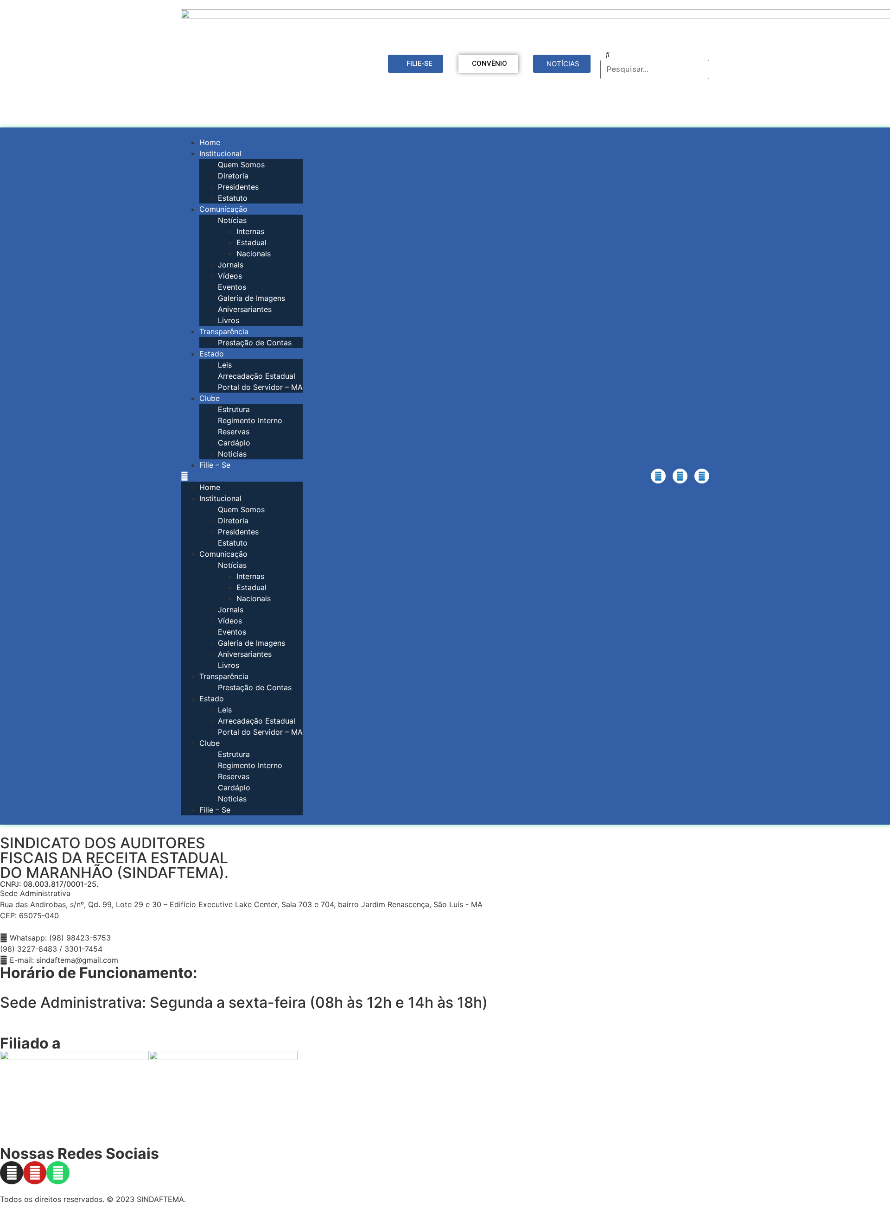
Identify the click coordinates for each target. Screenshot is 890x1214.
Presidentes (238, 186)
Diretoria (233, 175)
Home (209, 142)
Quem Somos (241, 164)
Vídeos (230, 275)
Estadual (251, 242)
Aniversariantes (245, 309)
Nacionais (253, 253)
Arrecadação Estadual (256, 376)
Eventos (232, 287)
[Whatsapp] (701, 476)
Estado (211, 353)
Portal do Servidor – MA (260, 387)
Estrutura (234, 409)
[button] (242, 476)
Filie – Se (214, 465)
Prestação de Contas (255, 342)
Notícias (232, 220)
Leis (225, 364)
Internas (250, 231)
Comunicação (223, 209)
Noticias (232, 453)
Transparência (223, 331)
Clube (209, 398)
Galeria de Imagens (251, 298)
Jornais (230, 264)
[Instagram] (658, 476)
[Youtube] (680, 476)
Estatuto (233, 198)
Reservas (233, 431)
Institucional (220, 153)
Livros (228, 320)
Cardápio (234, 442)
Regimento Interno (250, 420)
